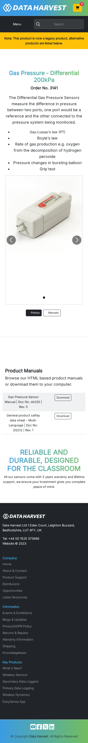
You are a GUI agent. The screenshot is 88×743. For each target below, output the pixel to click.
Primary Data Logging (18, 688)
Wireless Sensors (15, 675)
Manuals (53, 312)
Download (63, 397)
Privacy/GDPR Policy (17, 626)
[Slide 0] (44, 297)
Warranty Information (18, 639)
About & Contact (15, 570)
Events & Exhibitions (17, 613)
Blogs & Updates (15, 619)
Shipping (9, 646)
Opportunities (12, 590)
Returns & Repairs (15, 633)
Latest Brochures (15, 597)
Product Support (15, 577)
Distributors (11, 584)
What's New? (12, 668)
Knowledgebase (14, 653)
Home (7, 564)
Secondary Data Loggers (20, 681)
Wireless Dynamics (16, 695)
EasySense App (14, 701)
